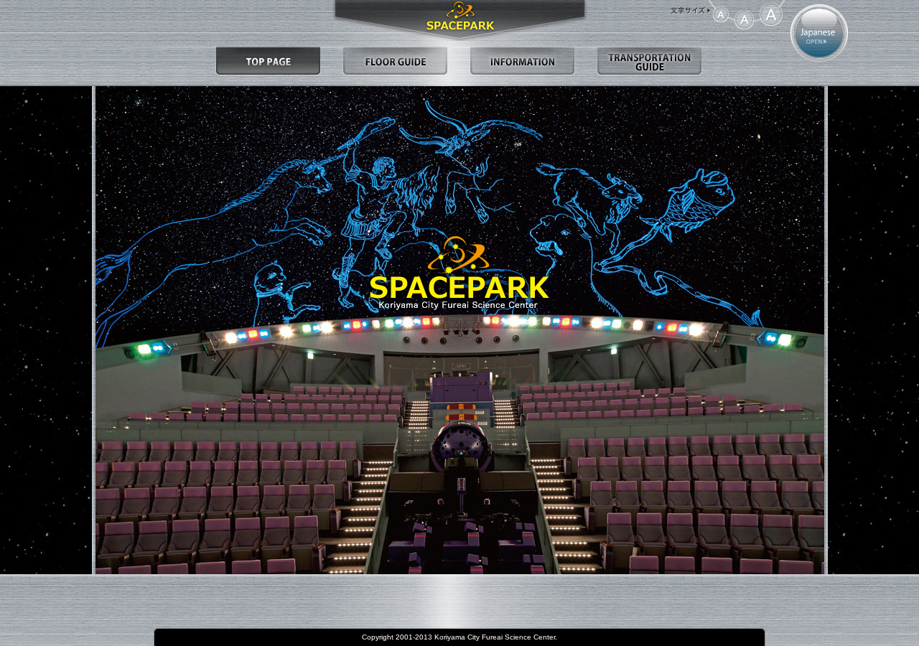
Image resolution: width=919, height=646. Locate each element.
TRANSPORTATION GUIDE (649, 61)
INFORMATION (522, 61)
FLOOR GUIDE (395, 61)
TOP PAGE (268, 61)
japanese (819, 32)
